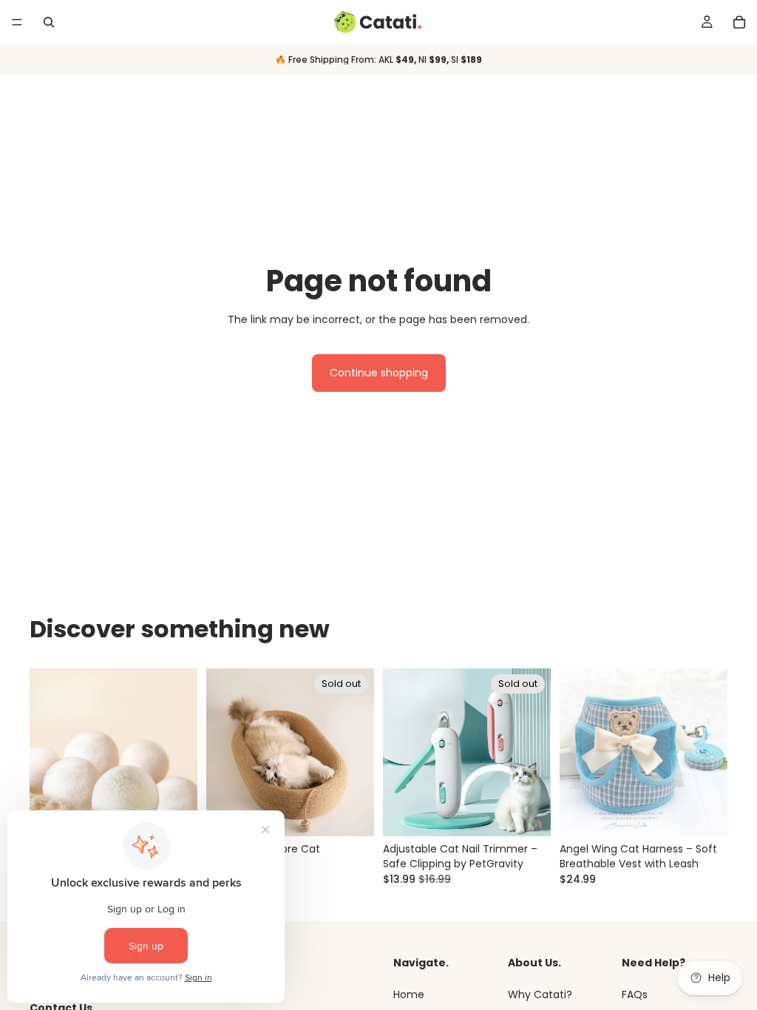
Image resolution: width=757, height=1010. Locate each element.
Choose (717, 813)
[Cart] (739, 22)
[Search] (49, 22)
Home (408, 994)
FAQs (635, 994)
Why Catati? (540, 994)
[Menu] (17, 22)
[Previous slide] (46, 752)
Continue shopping (379, 372)
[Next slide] (181, 752)
